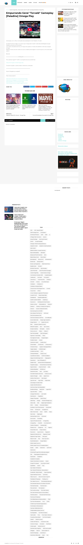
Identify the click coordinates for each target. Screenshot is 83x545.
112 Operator (43, 232)
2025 (42, 234)
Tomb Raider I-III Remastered (36, 505)
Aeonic (44, 236)
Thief (49, 499)
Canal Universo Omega (45, 272)
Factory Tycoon (33, 331)
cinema (37, 281)
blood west (43, 257)
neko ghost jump (34, 411)
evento (47, 328)
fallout (40, 331)
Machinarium (33, 396)
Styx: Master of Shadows (35, 467)
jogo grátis (40, 380)
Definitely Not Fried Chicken (44, 301)
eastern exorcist (45, 322)
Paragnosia (40, 427)
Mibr (38, 402)
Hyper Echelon (33, 366)
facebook (52, 120)
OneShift (40, 423)
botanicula (32, 261)
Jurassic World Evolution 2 (35, 384)
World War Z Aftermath (35, 535)
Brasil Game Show (46, 263)
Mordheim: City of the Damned (37, 407)
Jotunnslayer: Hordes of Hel (36, 382)
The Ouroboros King (34, 490)
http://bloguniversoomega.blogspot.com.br (17, 83)
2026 (46, 234)
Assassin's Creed (33, 245)
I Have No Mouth (42, 366)
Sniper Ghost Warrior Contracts (37, 461)
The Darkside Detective (46, 481)
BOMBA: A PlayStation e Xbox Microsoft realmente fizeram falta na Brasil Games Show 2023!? (29, 107)
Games (30, 2)
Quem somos (40, 432)
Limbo (40, 391)
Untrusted (42, 523)
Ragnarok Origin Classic (35, 436)
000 (31, 230)
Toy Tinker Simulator (43, 512)
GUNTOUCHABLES (46, 355)
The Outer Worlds (45, 490)
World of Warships (34, 532)
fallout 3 (46, 331)
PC (45, 427)
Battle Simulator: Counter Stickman (37, 250)
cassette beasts (48, 275)
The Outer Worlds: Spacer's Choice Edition (39, 492)
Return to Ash (33, 438)
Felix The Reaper (43, 333)
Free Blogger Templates (19, 543)
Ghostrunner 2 (48, 344)
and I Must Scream (43, 239)
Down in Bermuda (34, 319)
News (50, 411)
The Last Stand (33, 487)
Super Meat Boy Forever (35, 474)
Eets (31, 324)
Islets (41, 375)
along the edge (33, 239)
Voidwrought (33, 526)
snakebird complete (34, 458)
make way (32, 400)
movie (31, 409)
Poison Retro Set (34, 429)
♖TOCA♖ (35, 2)
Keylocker (42, 389)
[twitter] (72, 2)
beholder (43, 252)
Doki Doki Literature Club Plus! (36, 317)
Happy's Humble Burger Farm (36, 358)
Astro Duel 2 (33, 248)
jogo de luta (33, 380)
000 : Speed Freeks (38, 230)
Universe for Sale (44, 521)
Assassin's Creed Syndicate (45, 245)
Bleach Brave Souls (34, 257)
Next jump (32, 414)
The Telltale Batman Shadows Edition (38, 499)
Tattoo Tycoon (33, 476)
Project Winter (43, 429)
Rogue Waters (43, 440)
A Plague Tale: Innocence (35, 236)
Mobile (36, 405)
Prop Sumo (32, 432)
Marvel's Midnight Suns (47, 400)
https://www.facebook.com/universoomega (16, 78)
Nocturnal (44, 416)
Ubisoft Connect (39, 519)
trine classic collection (47, 514)
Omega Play (61, 136)
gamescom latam (34, 342)
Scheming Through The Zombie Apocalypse (39, 452)
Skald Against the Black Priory (40, 454)
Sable (37, 447)
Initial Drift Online (34, 371)
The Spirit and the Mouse (45, 494)
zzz (47, 535)
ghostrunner (40, 344)
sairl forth (49, 447)
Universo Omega (62, 140)
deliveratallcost (42, 304)
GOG (42, 351)
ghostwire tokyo (33, 346)
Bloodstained (33, 259)
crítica (39, 290)
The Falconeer (43, 485)
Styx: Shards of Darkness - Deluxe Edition (39, 470)
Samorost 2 (32, 449)
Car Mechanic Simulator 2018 (36, 275)
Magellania (40, 396)
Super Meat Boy (47, 472)
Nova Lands (32, 418)
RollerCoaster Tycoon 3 (35, 443)
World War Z (43, 532)
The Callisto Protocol (34, 481)
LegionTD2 (48, 389)
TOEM (48, 501)
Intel (41, 371)
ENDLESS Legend (34, 326)
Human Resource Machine (45, 364)
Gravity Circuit (43, 353)
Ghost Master (33, 344)
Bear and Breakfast (34, 252)
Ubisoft (31, 519)
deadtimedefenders (42, 297)
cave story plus (41, 279)
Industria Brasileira (34, 369)
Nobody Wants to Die (35, 416)
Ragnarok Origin (46, 434)
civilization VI (40, 284)
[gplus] (73, 543)
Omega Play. (33, 423)
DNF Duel (46, 313)
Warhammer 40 (41, 526)
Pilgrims (50, 427)
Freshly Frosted (33, 340)
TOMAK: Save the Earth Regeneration (38, 503)
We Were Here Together (35, 528)
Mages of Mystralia (34, 398)
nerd (41, 411)
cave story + (33, 279)
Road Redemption (34, 440)
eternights (42, 328)
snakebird (39, 456)
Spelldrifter (32, 465)
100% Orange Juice (34, 232)
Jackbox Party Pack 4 (34, 378)
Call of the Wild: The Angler (45, 270)
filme (44, 335)
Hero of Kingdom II (42, 360)
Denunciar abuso (63, 146)
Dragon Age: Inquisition (45, 319)
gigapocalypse (33, 349)
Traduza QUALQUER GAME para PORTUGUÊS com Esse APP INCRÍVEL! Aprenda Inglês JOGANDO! (70, 20)
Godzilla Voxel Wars (34, 351)
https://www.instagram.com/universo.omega (17, 80)
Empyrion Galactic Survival (40, 324)
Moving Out (37, 409)
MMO (31, 405)
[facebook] (78, 543)
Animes (25, 2)
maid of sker (43, 398)
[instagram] (70, 2)
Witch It (38, 530)
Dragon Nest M (33, 322)
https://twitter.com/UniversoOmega (15, 81)
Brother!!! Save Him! (34, 268)
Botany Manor (40, 261)
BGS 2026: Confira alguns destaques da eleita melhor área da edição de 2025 (67, 153)
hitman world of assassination (44, 362)
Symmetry (45, 474)
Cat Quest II (46, 277)
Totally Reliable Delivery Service (37, 510)
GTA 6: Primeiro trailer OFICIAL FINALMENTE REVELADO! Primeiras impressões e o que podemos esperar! (13, 107)
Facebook (60, 134)
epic (41, 326)
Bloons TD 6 (40, 259)
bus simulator (44, 268)
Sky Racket (32, 456)
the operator (41, 487)
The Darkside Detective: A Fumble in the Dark (40, 483)
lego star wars (33, 391)
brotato (40, 266)
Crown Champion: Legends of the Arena (39, 293)
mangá (38, 400)
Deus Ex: (32, 308)
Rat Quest (45, 436)
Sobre (47, 461)
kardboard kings (34, 389)
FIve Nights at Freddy (34, 337)
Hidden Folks (33, 362)
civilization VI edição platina (36, 286)
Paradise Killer (43, 425)
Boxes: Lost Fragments (35, 263)
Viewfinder (48, 523)
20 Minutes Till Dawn (34, 234)
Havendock (32, 360)
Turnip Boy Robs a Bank (35, 517)
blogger (43, 120)
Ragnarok (47, 432)
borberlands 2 (48, 259)
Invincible (46, 371)
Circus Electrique (45, 281)
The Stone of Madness (35, 497)
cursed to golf (33, 295)
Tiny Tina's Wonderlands (35, 501)
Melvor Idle (32, 402)
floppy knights (45, 337)
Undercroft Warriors (34, 521)
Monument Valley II (44, 405)
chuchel (32, 281)
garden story (43, 342)
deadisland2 (33, 297)
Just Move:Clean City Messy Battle (37, 387)
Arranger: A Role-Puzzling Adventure (38, 243)
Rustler (31, 447)
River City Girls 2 (45, 438)
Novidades (19, 2)
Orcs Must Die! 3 (47, 423)
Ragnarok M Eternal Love (35, 434)
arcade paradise (38, 241)
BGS (45, 254)
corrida (48, 288)
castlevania (32, 277)
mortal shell (48, 407)
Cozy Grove (32, 290)
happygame (47, 358)
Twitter (60, 139)
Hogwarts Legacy (34, 364)
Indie (49, 366)
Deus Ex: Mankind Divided (41, 308)
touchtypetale (33, 512)
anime (31, 241)
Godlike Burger (42, 349)
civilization (32, 284)
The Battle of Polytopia (35, 479)
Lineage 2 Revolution (34, 393)
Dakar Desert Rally (43, 295)
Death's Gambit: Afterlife (35, 299)
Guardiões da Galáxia (34, 355)
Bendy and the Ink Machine (36, 254)
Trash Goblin (33, 514)
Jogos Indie (47, 380)
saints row (42, 447)
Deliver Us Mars (33, 304)
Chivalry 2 (49, 279)
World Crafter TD (45, 530)
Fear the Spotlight (34, 333)
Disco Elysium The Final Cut (36, 313)
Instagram (60, 135)
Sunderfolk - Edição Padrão (36, 472)
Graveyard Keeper (34, 353)
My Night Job (45, 409)
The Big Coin (45, 479)
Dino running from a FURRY (36, 310)
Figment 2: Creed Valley (35, 335)
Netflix (45, 411)
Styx (43, 465)
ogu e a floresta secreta (35, 420)
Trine (39, 514)
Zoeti (43, 535)
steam (38, 465)
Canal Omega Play (13, 9)
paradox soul (33, 427)
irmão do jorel (48, 373)
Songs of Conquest (34, 463)
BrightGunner (33, 266)
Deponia (49, 304)
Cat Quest (39, 277)
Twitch (60, 138)
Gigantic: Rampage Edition (45, 346)
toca (44, 501)
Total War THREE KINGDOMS (36, 508)
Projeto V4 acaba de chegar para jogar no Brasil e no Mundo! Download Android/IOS (70, 13)
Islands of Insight (33, 375)
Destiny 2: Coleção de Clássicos (43, 306)
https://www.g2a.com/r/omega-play (14, 62)
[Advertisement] (67, 55)
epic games (46, 326)
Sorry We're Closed (45, 463)
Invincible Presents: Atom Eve (36, 373)
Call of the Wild (33, 270)
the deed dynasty (34, 485)
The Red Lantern (33, 494)
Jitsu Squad (44, 378)
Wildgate (32, 530)
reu (39, 438)
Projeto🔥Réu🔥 (42, 2)
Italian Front (46, 375)
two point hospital (46, 517)
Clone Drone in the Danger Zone (37, 288)
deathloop (45, 299)
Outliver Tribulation (34, 425)
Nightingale (39, 414)
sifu (31, 454)
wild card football (47, 528)
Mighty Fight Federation (46, 402)
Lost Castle (43, 393)
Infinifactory (42, 369)
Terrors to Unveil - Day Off (44, 476)
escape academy (34, 328)
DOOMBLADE (48, 317)
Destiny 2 (32, 306)
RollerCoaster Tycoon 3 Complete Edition (39, 445)
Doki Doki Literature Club (35, 315)
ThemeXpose (11, 543)
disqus (47, 120)
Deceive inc (33, 301)
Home (14, 2)
